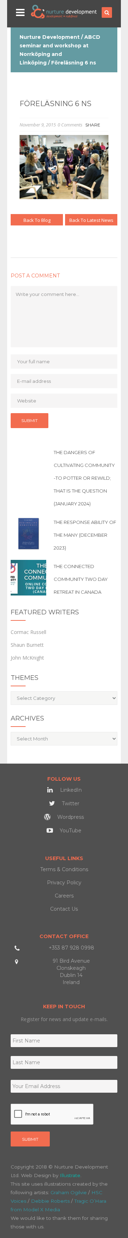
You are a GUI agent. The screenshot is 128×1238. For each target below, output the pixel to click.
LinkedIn (70, 790)
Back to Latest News (91, 220)
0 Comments (70, 124)
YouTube (69, 830)
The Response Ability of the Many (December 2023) (85, 535)
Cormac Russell (28, 632)
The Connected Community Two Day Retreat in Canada (81, 579)
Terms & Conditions (64, 869)
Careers (64, 896)
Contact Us (64, 909)
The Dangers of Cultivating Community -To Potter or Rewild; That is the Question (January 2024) (84, 477)
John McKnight (27, 657)
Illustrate (70, 1175)
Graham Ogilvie (68, 1192)
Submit (30, 1139)
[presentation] (52, 1114)
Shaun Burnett (27, 644)
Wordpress (70, 817)
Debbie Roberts (50, 1201)
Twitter (69, 803)
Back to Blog (36, 220)
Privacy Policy (64, 882)
